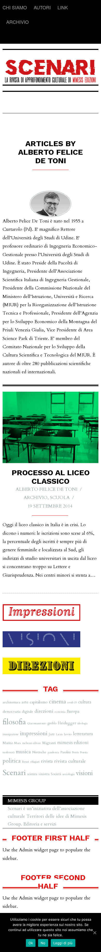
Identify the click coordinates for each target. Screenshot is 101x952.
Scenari (14, 773)
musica (23, 751)
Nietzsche (39, 752)
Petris (75, 752)
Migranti (49, 742)
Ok (30, 943)
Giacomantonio (36, 723)
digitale (27, 711)
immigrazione (11, 734)
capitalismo (39, 702)
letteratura (83, 734)
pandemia (53, 752)
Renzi (25, 762)
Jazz (52, 734)
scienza (32, 774)
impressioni (33, 733)
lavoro (68, 734)
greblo (51, 723)
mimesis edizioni (73, 743)
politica (12, 761)
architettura (11, 702)
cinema (57, 701)
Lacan (59, 734)
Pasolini (65, 752)
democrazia (11, 711)
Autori (42, 7)
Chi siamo (15, 7)
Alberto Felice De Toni (46, 489)
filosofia (14, 722)
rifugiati (35, 762)
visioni (84, 773)
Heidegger (67, 723)
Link (62, 7)
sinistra (44, 773)
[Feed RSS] (7, 36)
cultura (84, 702)
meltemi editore (31, 743)
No (43, 943)
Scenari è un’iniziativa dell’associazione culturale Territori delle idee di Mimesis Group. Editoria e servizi (47, 816)
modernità (9, 752)
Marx (17, 743)
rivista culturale (70, 761)
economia (60, 712)
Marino (8, 743)
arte (24, 702)
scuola (60, 497)
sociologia (68, 774)
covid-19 (72, 702)
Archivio (17, 21)
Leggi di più (63, 943)
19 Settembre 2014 (49, 506)
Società (56, 774)
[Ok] (94, 932)
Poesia (84, 752)
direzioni (43, 711)
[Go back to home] (50, 68)
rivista (47, 761)
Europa (73, 711)
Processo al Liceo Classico (51, 477)
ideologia (82, 723)
